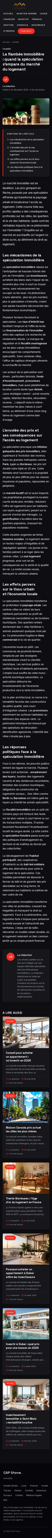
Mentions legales (34, 1495)
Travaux (37, 19)
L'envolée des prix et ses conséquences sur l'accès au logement (24, 151)
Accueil (8, 13)
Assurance (38, 25)
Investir (23, 19)
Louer (43, 13)
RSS (5, 1500)
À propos (9, 31)
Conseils (22, 25)
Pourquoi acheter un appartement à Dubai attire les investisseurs (20, 1273)
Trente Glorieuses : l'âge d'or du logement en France (23, 1200)
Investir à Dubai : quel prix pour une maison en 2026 (22, 1346)
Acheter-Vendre (27, 13)
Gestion (8, 25)
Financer (9, 19)
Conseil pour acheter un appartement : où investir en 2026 (19, 1056)
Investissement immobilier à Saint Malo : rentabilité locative (21, 1418)
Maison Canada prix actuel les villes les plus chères (23, 1129)
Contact (26, 31)
